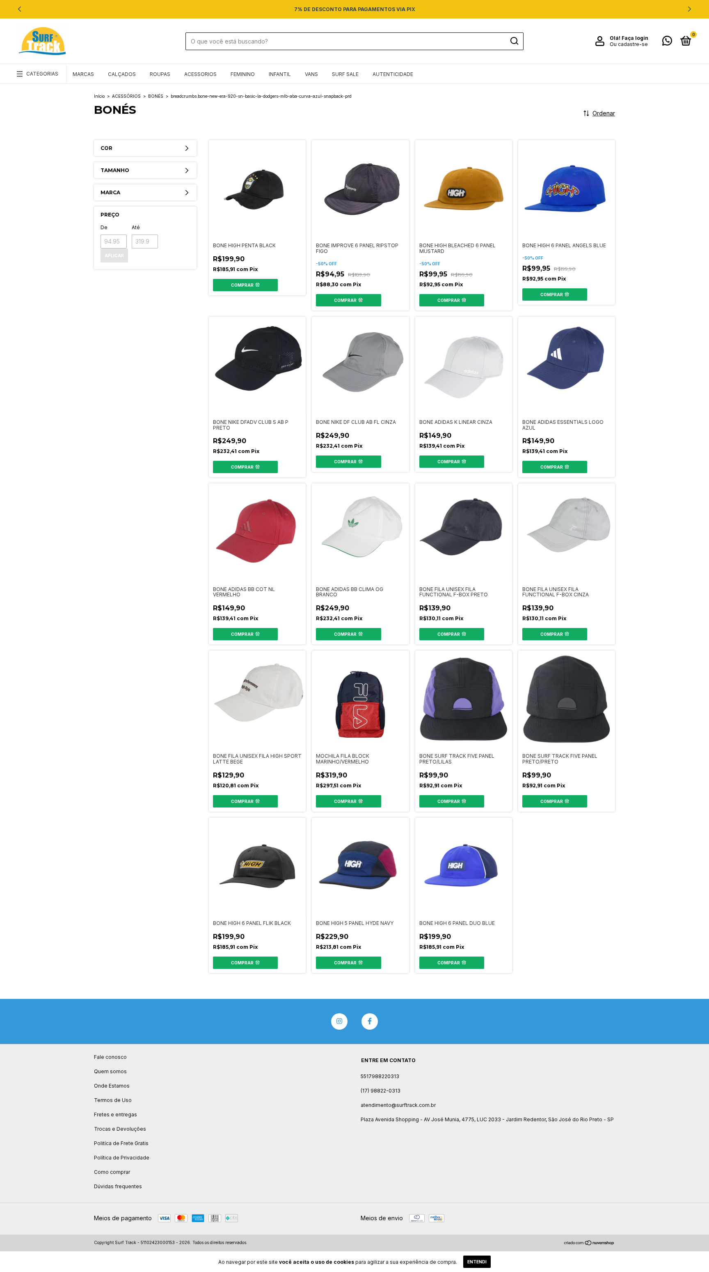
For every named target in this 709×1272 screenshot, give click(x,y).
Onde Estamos (112, 1086)
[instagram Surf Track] (339, 1021)
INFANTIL (280, 74)
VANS (311, 74)
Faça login (635, 38)
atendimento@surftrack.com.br (398, 1105)
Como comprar (112, 1172)
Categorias (42, 74)
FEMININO (243, 74)
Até (136, 227)
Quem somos (110, 1071)
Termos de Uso (113, 1100)
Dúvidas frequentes (118, 1186)
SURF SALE (345, 74)
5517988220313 (380, 1076)
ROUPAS (160, 74)
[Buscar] (514, 41)
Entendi (477, 1261)
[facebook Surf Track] (369, 1021)
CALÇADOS (122, 74)
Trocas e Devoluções (120, 1129)
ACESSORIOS (200, 74)
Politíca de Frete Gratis (121, 1143)
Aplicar (114, 255)
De (104, 227)
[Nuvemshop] (589, 1243)
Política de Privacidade (121, 1158)
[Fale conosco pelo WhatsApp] (667, 42)
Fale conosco (110, 1057)
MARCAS (83, 74)
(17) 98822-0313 (380, 1091)
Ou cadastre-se (629, 44)
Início (99, 96)
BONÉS (155, 96)
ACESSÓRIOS (126, 96)
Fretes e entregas (115, 1114)
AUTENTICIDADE (393, 74)
